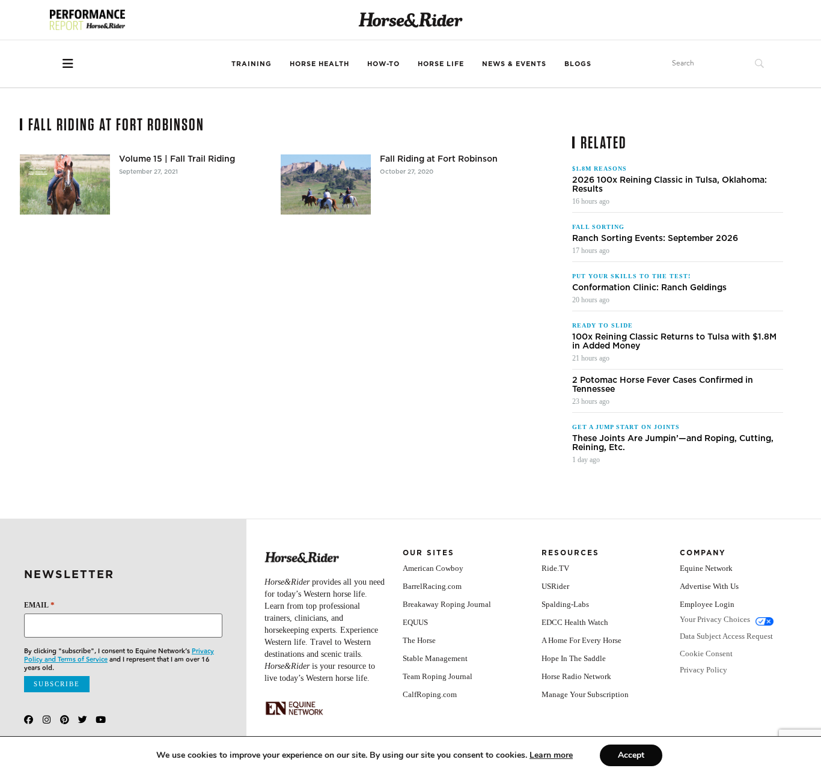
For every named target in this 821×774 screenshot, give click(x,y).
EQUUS (415, 622)
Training (251, 63)
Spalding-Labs (565, 604)
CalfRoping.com (430, 694)
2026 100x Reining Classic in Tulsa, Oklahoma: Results (669, 184)
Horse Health (319, 63)
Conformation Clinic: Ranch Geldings (649, 287)
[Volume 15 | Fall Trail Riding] (65, 184)
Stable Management (435, 658)
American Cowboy (433, 568)
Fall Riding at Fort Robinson (439, 158)
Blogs (577, 63)
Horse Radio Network (576, 676)
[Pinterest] (64, 719)
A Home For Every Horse (581, 640)
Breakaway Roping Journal (447, 604)
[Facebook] (28, 719)
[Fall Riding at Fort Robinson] (326, 184)
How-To (383, 63)
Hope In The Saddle (574, 658)
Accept (631, 755)
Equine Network (706, 568)
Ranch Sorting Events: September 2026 (655, 238)
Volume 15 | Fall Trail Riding (177, 158)
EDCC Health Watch (575, 622)
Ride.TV (555, 568)
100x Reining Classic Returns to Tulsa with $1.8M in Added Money (674, 341)
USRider (555, 586)
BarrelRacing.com (432, 586)
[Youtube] (100, 719)
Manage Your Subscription (585, 694)
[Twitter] (82, 719)
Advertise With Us (709, 586)
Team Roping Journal (437, 676)
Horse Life (441, 63)
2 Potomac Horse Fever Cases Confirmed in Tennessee (662, 385)
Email (39, 605)
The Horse (419, 640)
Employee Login (707, 604)
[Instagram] (46, 719)
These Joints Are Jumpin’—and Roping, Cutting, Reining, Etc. (673, 443)
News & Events (514, 63)
